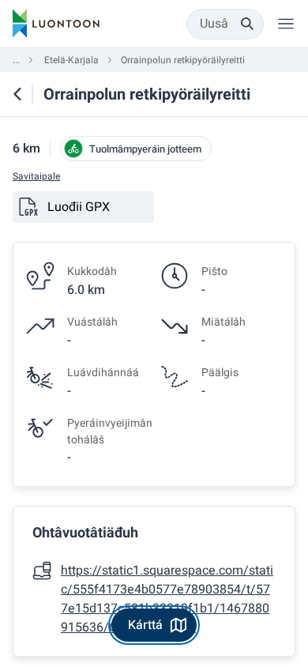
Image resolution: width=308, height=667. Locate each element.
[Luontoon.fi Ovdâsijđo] (56, 24)
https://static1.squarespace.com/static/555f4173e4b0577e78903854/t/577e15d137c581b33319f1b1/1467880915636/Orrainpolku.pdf (167, 599)
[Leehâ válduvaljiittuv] (286, 24)
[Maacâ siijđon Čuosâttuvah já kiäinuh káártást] (17, 94)
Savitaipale (36, 177)
